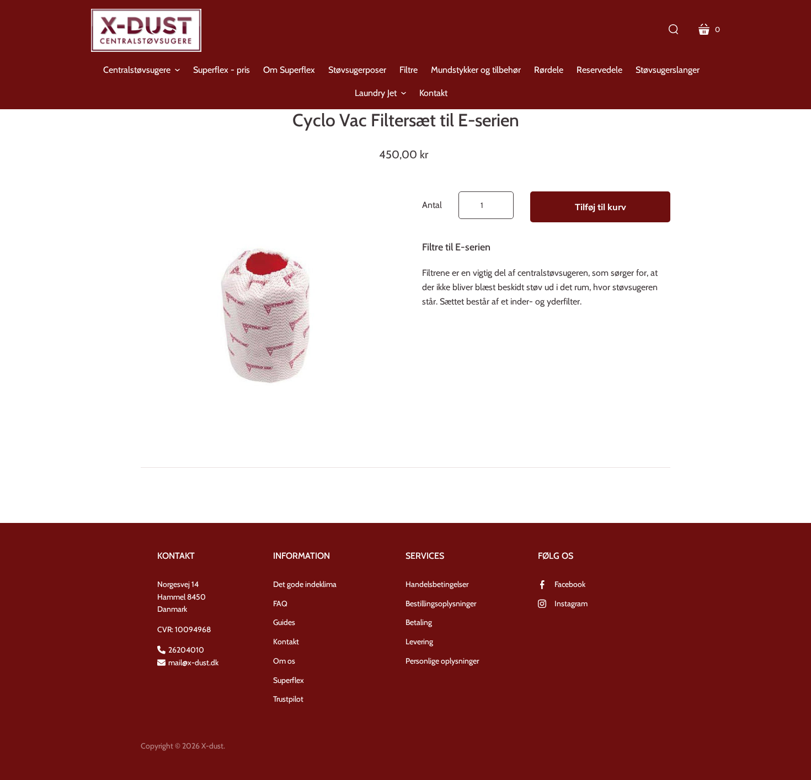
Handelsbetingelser (437, 584)
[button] (141, 70)
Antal (432, 205)
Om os (284, 661)
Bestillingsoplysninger (441, 603)
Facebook (569, 584)
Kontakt (286, 642)
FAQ (280, 603)
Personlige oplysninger (442, 661)
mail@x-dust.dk (193, 662)
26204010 (186, 650)
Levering (419, 642)
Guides (284, 622)
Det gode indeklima (305, 584)
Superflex (288, 680)
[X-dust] (146, 30)
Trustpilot (288, 699)
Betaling (419, 622)
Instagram (571, 603)
